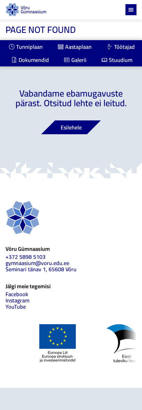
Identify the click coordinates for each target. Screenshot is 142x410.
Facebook (17, 294)
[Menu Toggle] (130, 9)
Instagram (17, 300)
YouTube (16, 306)
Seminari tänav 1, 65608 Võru (41, 269)
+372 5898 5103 (25, 257)
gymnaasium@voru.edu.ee (37, 263)
